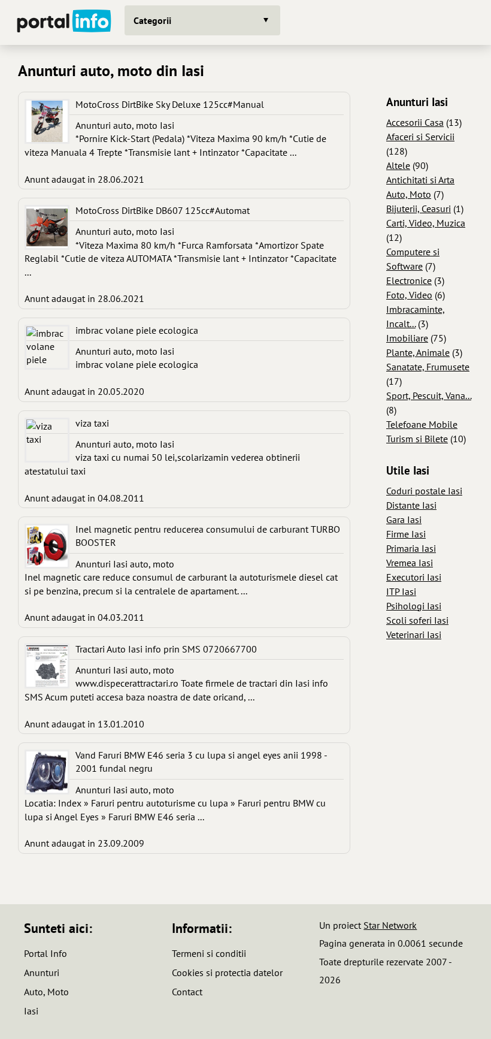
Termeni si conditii (209, 953)
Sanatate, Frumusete (427, 367)
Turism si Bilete (417, 439)
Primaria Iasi (411, 548)
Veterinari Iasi (413, 635)
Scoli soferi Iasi (417, 620)
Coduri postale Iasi (424, 491)
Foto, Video (409, 295)
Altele (398, 165)
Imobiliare (407, 338)
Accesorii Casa (415, 122)
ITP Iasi (401, 591)
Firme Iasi (406, 534)
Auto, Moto (408, 194)
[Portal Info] (64, 22)
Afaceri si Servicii (420, 137)
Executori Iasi (413, 577)
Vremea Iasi (409, 563)
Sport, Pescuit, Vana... (428, 395)
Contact (187, 992)
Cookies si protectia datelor (227, 972)
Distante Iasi (411, 505)
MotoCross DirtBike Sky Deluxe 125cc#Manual (169, 104)
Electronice (409, 280)
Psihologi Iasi (413, 606)
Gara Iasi (404, 519)
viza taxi (92, 423)
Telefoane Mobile (421, 424)
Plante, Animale (418, 352)
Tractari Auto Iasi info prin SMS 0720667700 (166, 649)
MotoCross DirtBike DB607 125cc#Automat (162, 210)
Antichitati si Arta (420, 180)
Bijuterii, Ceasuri (418, 209)
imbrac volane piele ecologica (136, 330)
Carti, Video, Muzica (425, 223)
